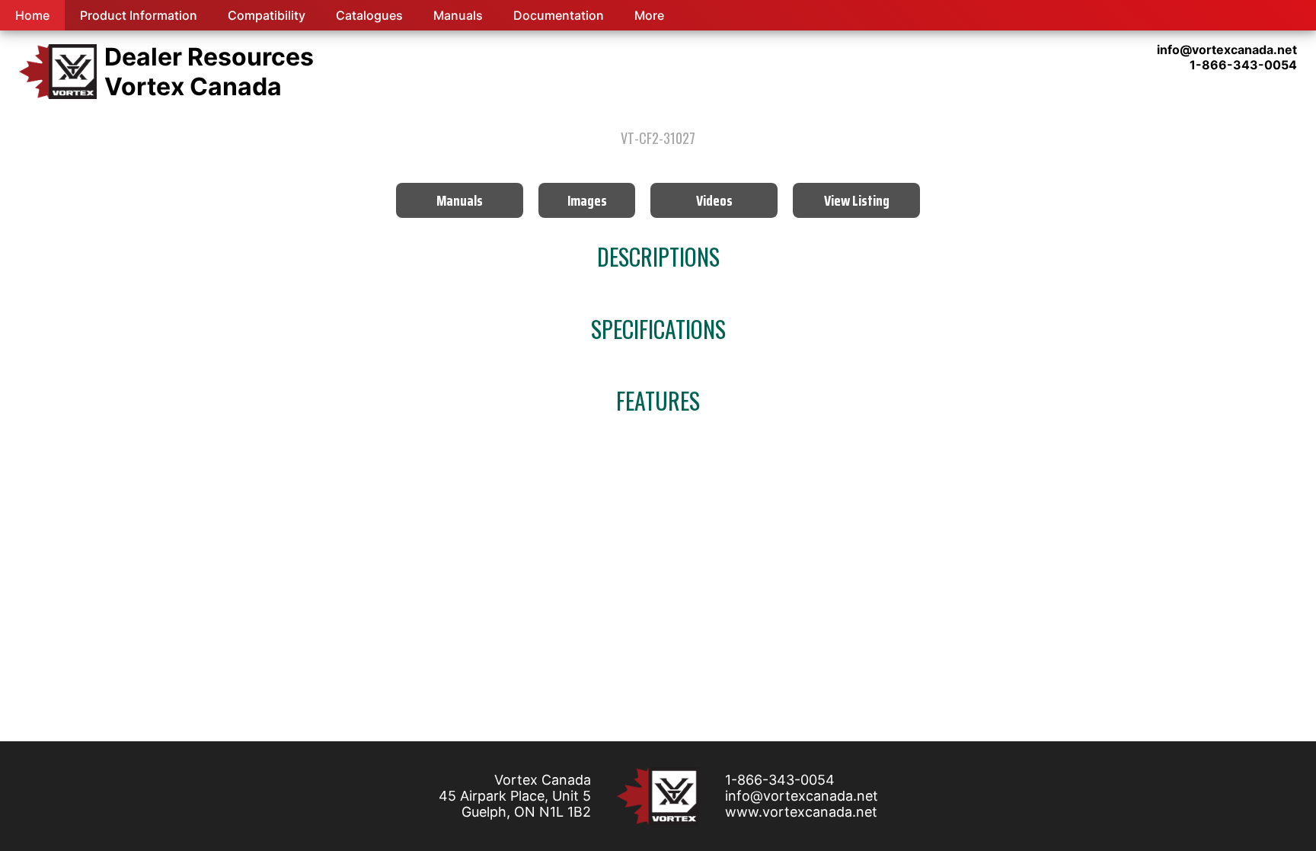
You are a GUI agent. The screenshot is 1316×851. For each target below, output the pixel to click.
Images (587, 200)
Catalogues (369, 15)
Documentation (558, 15)
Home (32, 15)
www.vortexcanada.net (801, 812)
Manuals (458, 15)
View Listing (857, 200)
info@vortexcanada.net (801, 796)
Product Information (138, 15)
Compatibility (266, 15)
